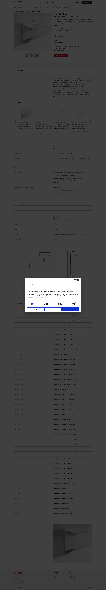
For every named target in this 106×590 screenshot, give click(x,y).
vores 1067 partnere (33, 289)
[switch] (46, 304)
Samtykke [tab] (32, 283)
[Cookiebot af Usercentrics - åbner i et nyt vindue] (74, 280)
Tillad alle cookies (70, 309)
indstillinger (75, 294)
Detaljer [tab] (46, 283)
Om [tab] (73, 283)
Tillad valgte (53, 309)
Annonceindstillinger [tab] (59, 283)
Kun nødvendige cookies (35, 309)
